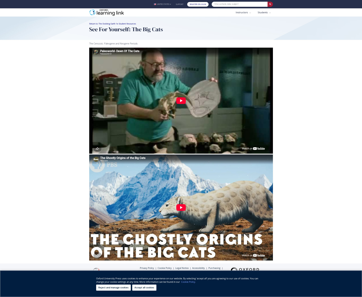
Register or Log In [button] (198, 4)
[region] (181, 283)
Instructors (242, 12)
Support (179, 4)
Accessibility (198, 268)
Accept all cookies (144, 287)
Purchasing (214, 268)
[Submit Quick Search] (270, 4)
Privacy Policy (147, 268)
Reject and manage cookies (113, 287)
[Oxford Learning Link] (110, 12)
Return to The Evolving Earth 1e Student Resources (112, 23)
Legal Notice (182, 268)
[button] (162, 4)
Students (263, 12)
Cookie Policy (165, 268)
